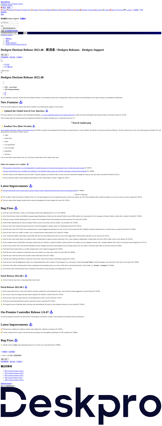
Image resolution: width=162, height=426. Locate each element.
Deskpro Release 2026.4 (14, 371)
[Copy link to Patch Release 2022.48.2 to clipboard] (25, 287)
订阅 (5, 55)
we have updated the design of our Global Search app (58, 115)
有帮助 (4, 352)
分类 (13, 57)
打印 (7, 64)
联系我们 (4, 12)
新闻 (7, 41)
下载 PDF (9, 67)
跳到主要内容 (5, 2)
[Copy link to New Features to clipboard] (20, 102)
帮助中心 (9, 39)
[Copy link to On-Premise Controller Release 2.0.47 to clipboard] (51, 312)
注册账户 (23, 18)
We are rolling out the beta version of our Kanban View (17, 130)
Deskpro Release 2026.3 (14, 373)
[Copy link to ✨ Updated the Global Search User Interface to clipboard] (46, 111)
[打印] (5, 93)
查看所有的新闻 (6, 383)
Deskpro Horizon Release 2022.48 (16, 44)
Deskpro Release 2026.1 (13, 377)
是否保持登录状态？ (9, 28)
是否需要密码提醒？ (12, 30)
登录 (2, 14)
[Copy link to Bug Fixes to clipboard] (15, 208)
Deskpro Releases (11, 43)
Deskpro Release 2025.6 (14, 380)
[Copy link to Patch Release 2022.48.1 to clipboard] (25, 276)
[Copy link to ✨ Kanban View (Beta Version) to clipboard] (33, 126)
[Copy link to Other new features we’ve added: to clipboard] (27, 164)
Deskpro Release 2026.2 (14, 375)
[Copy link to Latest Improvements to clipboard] (30, 186)
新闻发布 (5, 57)
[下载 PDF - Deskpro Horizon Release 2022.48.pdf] (5, 94)
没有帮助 (11, 352)
